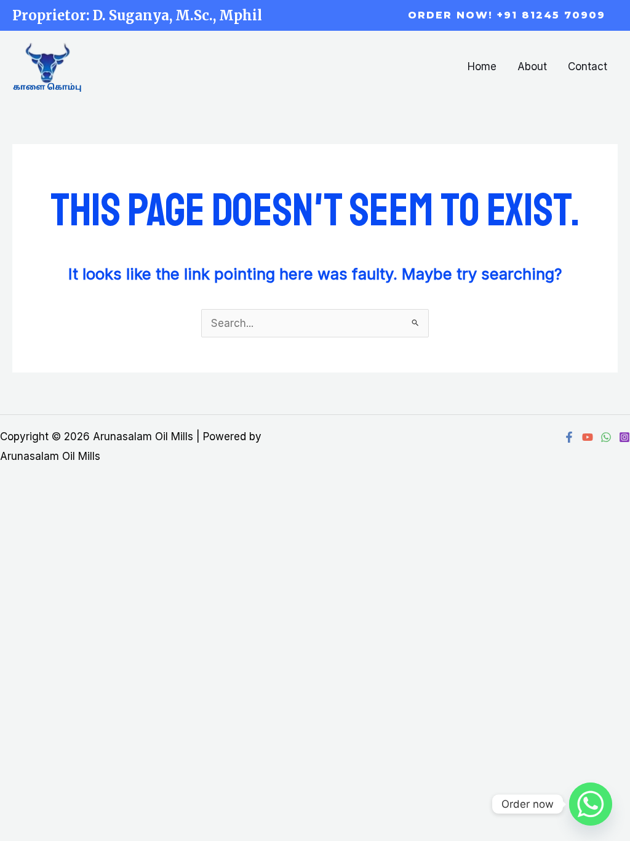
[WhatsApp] (606, 437)
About (532, 66)
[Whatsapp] (590, 804)
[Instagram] (624, 437)
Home (482, 66)
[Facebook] (569, 437)
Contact (587, 66)
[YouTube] (587, 437)
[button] (507, 15)
